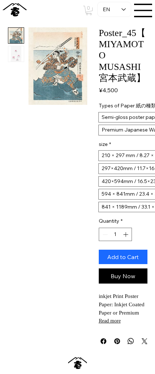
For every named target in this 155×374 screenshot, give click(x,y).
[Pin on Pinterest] (117, 341)
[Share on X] (144, 341)
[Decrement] (104, 234)
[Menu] (143, 10)
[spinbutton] (115, 234)
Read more (110, 321)
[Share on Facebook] (103, 341)
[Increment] (126, 234)
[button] (88, 10)
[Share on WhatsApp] (131, 341)
